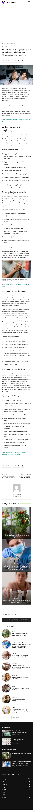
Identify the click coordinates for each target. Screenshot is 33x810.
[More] (22, 61)
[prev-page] (3, 608)
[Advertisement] (16, 23)
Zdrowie (16, 563)
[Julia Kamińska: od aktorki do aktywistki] (6, 677)
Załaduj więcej (15, 717)
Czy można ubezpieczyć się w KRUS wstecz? (25, 476)
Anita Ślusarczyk (12, 55)
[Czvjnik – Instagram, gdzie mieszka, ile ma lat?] (6, 741)
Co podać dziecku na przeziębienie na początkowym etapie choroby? (21, 667)
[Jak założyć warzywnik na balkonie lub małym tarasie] (16, 523)
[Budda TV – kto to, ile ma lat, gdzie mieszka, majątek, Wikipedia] (6, 733)
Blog (16, 532)
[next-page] (6, 608)
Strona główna (5, 43)
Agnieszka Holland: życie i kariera (19, 700)
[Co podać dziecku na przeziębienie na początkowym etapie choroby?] (6, 666)
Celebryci (14, 675)
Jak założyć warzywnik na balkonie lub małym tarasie (16, 536)
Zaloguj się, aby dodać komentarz (16, 620)
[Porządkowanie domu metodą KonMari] (6, 688)
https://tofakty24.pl (16, 496)
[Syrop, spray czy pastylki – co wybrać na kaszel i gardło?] (16, 588)
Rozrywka (12, 43)
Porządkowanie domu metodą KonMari (20, 689)
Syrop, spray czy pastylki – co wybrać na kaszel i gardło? (16, 601)
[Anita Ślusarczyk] (3, 55)
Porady (14, 707)
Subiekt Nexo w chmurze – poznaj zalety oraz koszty (8, 476)
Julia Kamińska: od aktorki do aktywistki (20, 678)
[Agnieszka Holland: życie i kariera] (6, 699)
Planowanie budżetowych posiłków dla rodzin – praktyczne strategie (21, 710)
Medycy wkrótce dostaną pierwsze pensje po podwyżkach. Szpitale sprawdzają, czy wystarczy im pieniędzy (16, 568)
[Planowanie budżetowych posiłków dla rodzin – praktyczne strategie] (6, 710)
